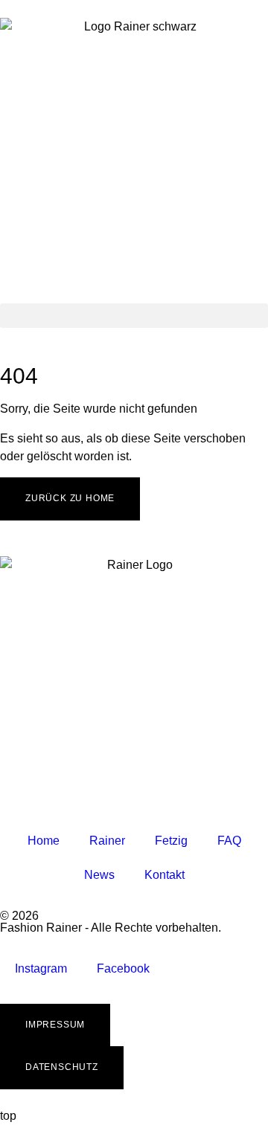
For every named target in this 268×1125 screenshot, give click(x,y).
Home (44, 840)
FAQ (229, 840)
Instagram (41, 968)
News (99, 874)
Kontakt (164, 874)
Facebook (123, 968)
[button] (134, 315)
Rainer (107, 840)
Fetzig (171, 840)
